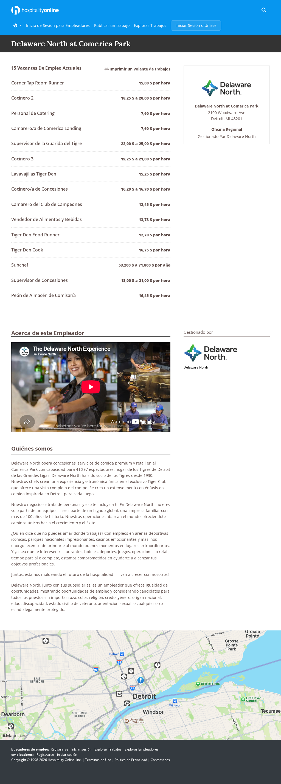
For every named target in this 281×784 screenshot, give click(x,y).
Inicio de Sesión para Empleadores (58, 25)
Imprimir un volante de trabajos (139, 69)
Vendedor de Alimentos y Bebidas (46, 219)
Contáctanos (160, 759)
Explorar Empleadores (142, 749)
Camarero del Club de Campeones (46, 204)
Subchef (19, 265)
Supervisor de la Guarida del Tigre (46, 143)
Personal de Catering (33, 113)
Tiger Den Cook (27, 250)
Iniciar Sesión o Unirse (196, 25)
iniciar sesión (81, 749)
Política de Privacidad (131, 759)
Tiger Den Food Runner (35, 235)
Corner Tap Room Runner (37, 83)
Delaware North (241, 136)
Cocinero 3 (22, 159)
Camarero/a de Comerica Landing (46, 128)
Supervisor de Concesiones (39, 280)
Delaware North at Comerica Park (226, 106)
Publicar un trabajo (112, 25)
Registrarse (59, 749)
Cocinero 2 (22, 98)
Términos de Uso (98, 759)
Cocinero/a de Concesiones (39, 189)
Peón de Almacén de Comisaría (43, 295)
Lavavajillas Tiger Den (33, 174)
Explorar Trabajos (150, 25)
